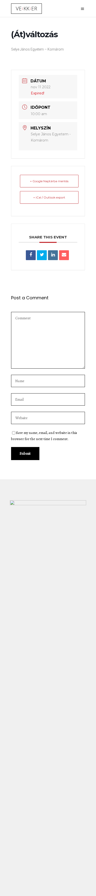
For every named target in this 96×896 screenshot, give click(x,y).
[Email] (64, 255)
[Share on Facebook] (31, 255)
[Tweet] (42, 255)
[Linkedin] (53, 255)
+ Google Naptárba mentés (49, 181)
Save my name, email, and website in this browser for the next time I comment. (44, 436)
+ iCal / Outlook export (49, 197)
